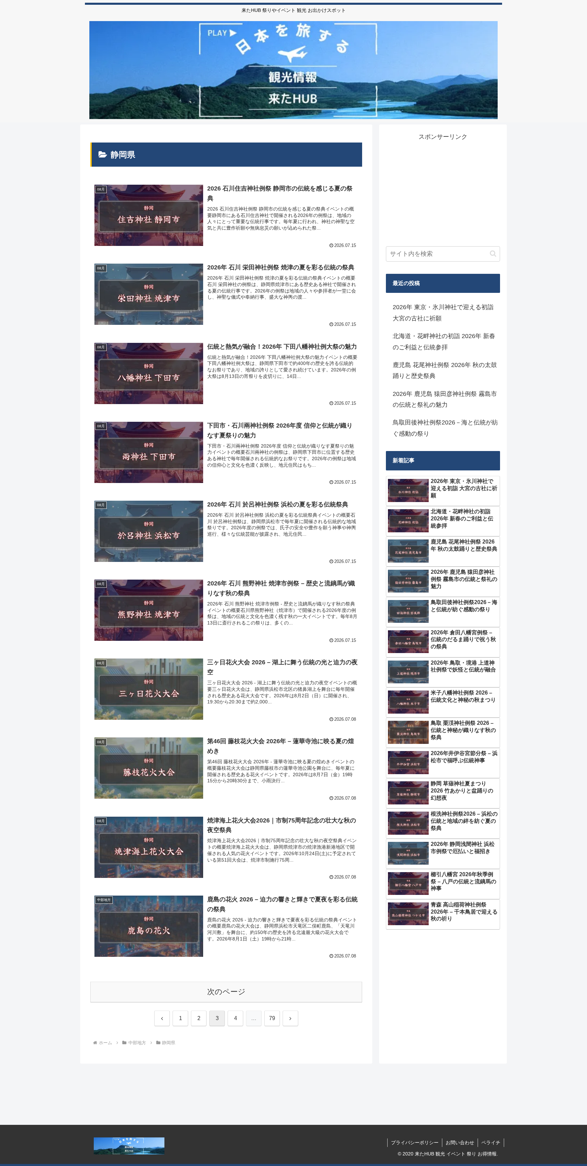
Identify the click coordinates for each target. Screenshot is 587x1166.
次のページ (226, 991)
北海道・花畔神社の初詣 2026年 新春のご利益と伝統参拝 (444, 341)
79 (272, 1018)
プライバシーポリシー (415, 1142)
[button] (493, 253)
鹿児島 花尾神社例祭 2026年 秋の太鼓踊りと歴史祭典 (445, 370)
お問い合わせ (460, 1142)
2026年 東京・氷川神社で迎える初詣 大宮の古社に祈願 (443, 312)
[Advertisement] (443, 189)
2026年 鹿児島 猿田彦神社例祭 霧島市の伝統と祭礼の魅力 (445, 399)
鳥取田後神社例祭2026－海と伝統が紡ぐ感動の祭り (445, 428)
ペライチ (490, 1142)
